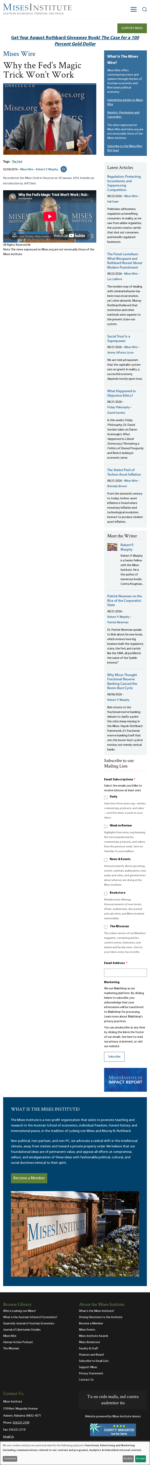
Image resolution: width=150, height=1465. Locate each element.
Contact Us (86, 1379)
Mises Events (87, 1329)
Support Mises (132, 28)
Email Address (116, 963)
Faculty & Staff (88, 1348)
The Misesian (119, 926)
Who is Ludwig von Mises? (19, 1311)
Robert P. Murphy (47, 169)
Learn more (111, 1016)
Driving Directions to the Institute (100, 1317)
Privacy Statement (91, 1373)
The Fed (17, 161)
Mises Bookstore (89, 1342)
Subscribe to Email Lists (94, 1361)
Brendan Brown (117, 486)
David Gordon (116, 412)
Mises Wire (19, 54)
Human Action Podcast (18, 1342)
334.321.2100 (20, 1422)
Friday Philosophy (118, 407)
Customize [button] (10, 1458)
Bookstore (117, 892)
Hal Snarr (113, 201)
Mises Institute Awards (93, 1336)
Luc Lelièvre (114, 279)
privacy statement (121, 1041)
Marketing (112, 982)
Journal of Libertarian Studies (22, 1329)
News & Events (120, 859)
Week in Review (121, 825)
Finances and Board (91, 1354)
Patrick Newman (118, 622)
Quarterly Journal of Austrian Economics (28, 1323)
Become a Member (29, 1178)
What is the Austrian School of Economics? (30, 1317)
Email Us (8, 1436)
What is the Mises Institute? (96, 1311)
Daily (113, 796)
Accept (140, 1458)
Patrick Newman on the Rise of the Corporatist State (124, 601)
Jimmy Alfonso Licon (120, 352)
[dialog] (75, 1453)
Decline (128, 1458)
